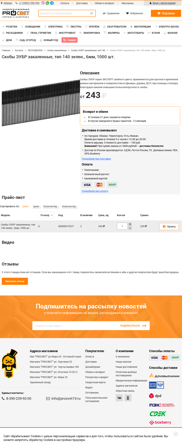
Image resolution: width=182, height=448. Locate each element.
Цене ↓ (37, 206)
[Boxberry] (160, 422)
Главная (6, 50)
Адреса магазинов (126, 385)
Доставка (82, 3)
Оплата (64, 3)
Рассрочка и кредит (96, 377)
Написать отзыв (15, 281)
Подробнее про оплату (95, 191)
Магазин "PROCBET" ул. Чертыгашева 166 (54, 366)
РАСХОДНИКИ (35, 50)
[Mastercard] (100, 185)
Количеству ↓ (69, 206)
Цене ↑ (26, 206)
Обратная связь (125, 390)
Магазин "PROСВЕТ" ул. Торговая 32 (51, 361)
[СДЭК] (158, 413)
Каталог (19, 50)
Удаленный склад (40, 382)
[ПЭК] (162, 405)
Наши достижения (126, 366)
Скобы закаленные (56, 50)
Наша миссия (123, 361)
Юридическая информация (131, 380)
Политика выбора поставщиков (126, 373)
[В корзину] (169, 226)
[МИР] (112, 185)
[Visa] (87, 185)
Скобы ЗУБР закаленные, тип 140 (88, 50)
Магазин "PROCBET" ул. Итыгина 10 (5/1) (54, 372)
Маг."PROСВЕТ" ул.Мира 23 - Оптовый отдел (55, 356)
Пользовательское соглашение (96, 399)
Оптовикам (91, 392)
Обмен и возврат (104, 3)
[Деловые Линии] (164, 375)
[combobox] (46, 215)
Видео (89, 387)
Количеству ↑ (51, 206)
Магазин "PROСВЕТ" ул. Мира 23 (49, 377)
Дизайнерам (92, 366)
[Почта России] (156, 385)
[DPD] (155, 396)
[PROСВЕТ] (16, 13)
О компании (123, 356)
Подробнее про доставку (96, 158)
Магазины (128, 3)
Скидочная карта (95, 382)
